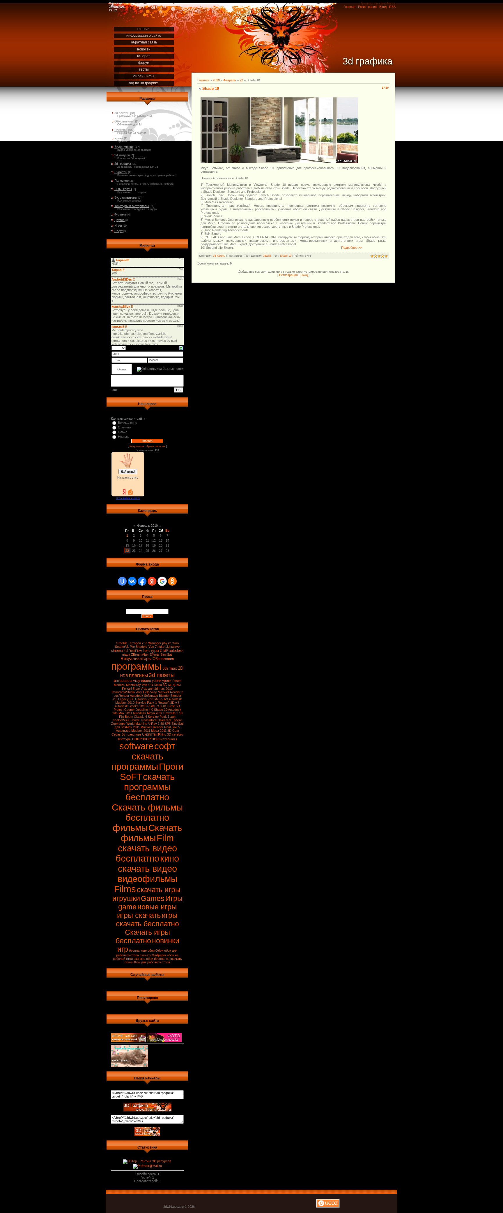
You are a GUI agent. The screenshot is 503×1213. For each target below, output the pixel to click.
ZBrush (136, 654)
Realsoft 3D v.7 (168, 702)
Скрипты (120, 172)
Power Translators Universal (150, 720)
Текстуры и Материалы (131, 206)
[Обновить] (181, 347)
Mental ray (133, 685)
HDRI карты (123, 189)
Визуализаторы (125, 197)
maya (126, 654)
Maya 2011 (159, 730)
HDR (124, 676)
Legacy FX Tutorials (132, 699)
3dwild (267, 255)
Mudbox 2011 (140, 730)
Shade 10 (160, 709)
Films (125, 889)
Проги (171, 766)
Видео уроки (123, 146)
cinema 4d (119, 651)
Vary (139, 692)
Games (152, 898)
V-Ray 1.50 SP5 (159, 723)
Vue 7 (152, 646)
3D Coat (173, 730)
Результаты (137, 446)
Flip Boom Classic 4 (133, 716)
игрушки (126, 898)
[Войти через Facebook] (142, 581)
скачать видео (147, 869)
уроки (166, 681)
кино (169, 858)
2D (180, 668)
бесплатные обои (142, 950)
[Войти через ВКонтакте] (132, 581)
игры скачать (139, 915)
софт (164, 746)
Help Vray (150, 692)
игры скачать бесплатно (147, 919)
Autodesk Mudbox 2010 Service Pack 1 (148, 700)
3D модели (172, 685)
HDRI (156, 739)
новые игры (157, 907)
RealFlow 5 (172, 727)
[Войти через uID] (122, 581)
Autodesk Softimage (144, 695)
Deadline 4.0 (144, 709)
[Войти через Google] (162, 581)
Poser (176, 680)
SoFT (131, 777)
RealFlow (135, 650)
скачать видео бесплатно (146, 853)
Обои (159, 950)
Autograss (123, 730)
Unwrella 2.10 (173, 713)
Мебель (119, 685)
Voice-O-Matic (152, 685)
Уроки (118, 138)
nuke (160, 646)
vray (136, 680)
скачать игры (158, 889)
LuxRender (121, 695)
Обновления (123, 121)
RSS (392, 6)
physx (166, 643)
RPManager (152, 643)
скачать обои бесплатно (151, 958)
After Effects (151, 654)
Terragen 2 (136, 643)
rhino (175, 643)
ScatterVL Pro (125, 646)
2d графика (122, 163)
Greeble (121, 643)
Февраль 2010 (147, 525)
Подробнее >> (351, 247)
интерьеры (123, 681)
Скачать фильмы (151, 833)
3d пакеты (121, 113)
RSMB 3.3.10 (156, 706)
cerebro (177, 734)
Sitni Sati (166, 654)
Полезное (121, 180)
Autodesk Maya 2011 (147, 713)
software (136, 746)
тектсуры (124, 739)
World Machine (136, 723)
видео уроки (151, 681)
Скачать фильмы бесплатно (147, 812)
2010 (216, 80)
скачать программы (137, 761)
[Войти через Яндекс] (152, 581)
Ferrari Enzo (131, 688)
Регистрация (367, 6)
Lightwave (172, 646)
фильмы (130, 828)
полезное (141, 738)
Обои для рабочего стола (151, 962)
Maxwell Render (152, 727)
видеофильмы (147, 879)
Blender (164, 695)
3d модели (122, 155)
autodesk (176, 651)
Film (165, 838)
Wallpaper (159, 955)
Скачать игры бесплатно (143, 936)
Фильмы (120, 214)
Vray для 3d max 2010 (157, 688)
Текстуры (151, 650)
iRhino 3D (164, 734)
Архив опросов (155, 446)
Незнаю (123, 436)
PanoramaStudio (123, 692)
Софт (118, 231)
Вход (383, 6)
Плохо (122, 432)
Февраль (229, 80)
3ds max (169, 668)
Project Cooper (124, 709)
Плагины (120, 130)
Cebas (116, 734)
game (127, 907)
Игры (118, 225)
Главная (349, 6)
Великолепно (127, 422)
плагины (138, 675)
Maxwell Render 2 (170, 692)
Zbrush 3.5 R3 (158, 699)
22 (127, 550)
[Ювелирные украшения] (128, 1036)
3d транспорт (131, 734)
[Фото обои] (164, 1036)
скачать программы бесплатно (149, 787)
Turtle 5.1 (173, 706)
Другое (119, 220)
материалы (168, 739)
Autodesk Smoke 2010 (130, 706)
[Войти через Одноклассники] (172, 581)
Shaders (142, 646)
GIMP (164, 650)
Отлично (124, 427)
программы (136, 666)
